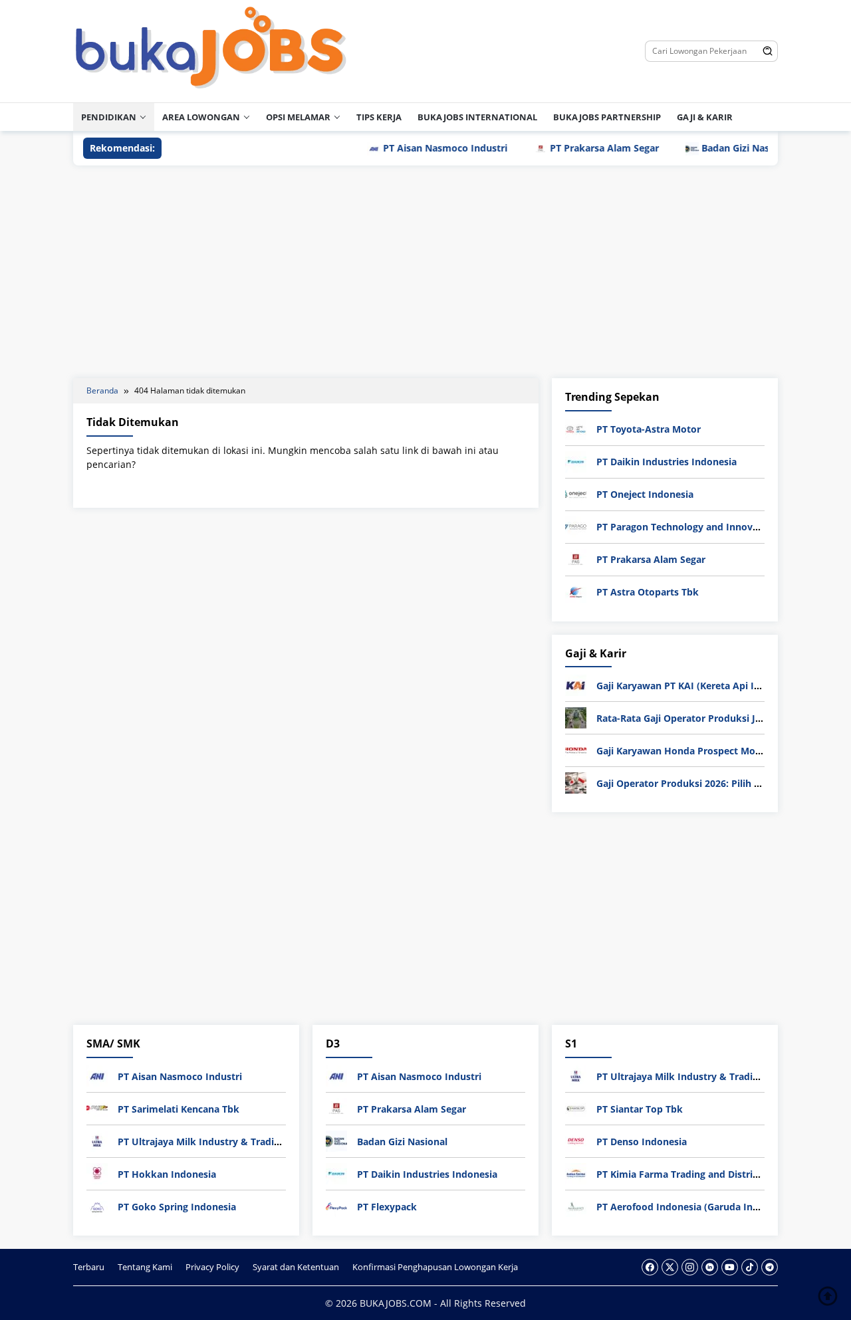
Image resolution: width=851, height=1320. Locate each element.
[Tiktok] (749, 1267)
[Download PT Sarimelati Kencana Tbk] (97, 1107)
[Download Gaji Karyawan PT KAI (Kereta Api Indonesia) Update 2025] (575, 684)
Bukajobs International (477, 117)
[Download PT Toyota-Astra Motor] (575, 428)
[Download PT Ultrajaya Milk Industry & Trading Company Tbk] (97, 1140)
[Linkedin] (709, 1267)
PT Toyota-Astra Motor (648, 429)
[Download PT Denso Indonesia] (575, 1140)
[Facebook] (650, 1267)
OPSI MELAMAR (298, 117)
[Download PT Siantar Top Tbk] (575, 1107)
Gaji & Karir (705, 117)
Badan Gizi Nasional (721, 148)
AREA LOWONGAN (201, 117)
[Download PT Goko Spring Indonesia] (97, 1205)
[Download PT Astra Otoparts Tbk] (575, 591)
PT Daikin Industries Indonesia (666, 461)
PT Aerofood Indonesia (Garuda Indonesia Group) (709, 1206)
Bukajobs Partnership (607, 117)
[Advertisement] (425, 272)
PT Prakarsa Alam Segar (579, 148)
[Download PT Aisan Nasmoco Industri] (97, 1075)
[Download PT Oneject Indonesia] (575, 493)
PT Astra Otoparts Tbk (647, 592)
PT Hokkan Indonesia (167, 1174)
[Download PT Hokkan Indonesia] (97, 1172)
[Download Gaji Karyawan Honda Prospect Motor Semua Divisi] (575, 749)
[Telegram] (769, 1267)
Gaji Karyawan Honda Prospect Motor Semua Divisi (713, 750)
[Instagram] (689, 1267)
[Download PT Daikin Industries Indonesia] (575, 461)
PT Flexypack (387, 1206)
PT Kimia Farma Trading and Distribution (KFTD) (706, 1174)
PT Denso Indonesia (641, 1141)
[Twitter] (670, 1267)
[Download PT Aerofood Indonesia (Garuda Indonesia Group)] (575, 1205)
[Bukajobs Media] (211, 50)
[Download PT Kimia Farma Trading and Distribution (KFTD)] (575, 1172)
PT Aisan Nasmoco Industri (420, 148)
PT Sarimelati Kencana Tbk (178, 1109)
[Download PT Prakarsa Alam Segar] (575, 558)
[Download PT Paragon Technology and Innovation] (575, 526)
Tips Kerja (379, 117)
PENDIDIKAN (108, 117)
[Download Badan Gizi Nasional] (336, 1140)
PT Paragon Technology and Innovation (686, 526)
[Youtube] (729, 1267)
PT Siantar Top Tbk (639, 1109)
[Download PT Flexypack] (336, 1205)
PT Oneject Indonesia (644, 494)
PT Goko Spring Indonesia (177, 1206)
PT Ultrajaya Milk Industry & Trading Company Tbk (235, 1141)
